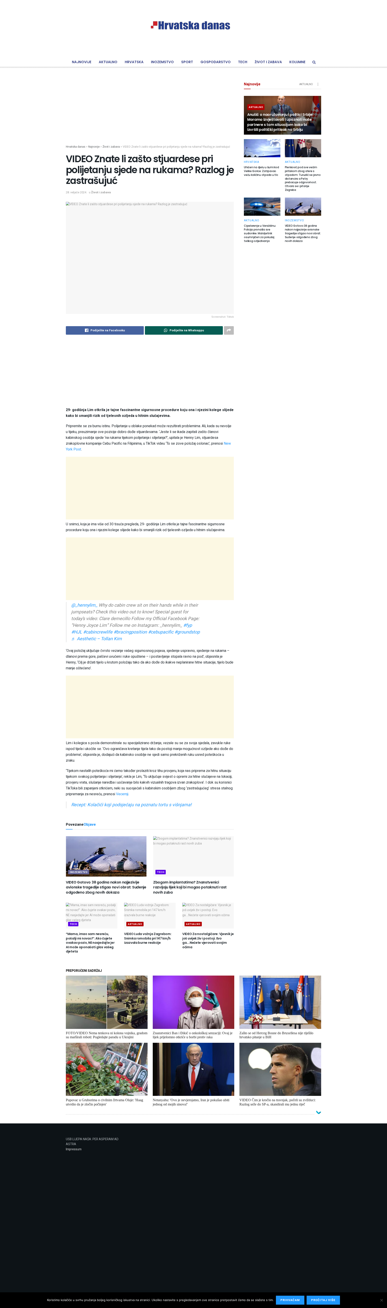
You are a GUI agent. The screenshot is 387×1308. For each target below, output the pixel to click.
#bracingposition (130, 632)
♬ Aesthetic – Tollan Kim (96, 639)
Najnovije (81, 62)
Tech (242, 62)
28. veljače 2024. (76, 192)
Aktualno (108, 62)
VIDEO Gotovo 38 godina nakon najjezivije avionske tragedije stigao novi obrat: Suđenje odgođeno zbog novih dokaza (106, 887)
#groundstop (187, 632)
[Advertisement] (150, 113)
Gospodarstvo (215, 62)
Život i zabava (268, 62)
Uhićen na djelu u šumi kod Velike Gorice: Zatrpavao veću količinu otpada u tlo (261, 171)
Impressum (74, 1149)
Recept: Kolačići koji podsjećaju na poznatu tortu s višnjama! (131, 805)
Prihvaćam (290, 1300)
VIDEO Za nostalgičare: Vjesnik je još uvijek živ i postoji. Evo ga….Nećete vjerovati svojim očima (208, 940)
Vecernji (122, 794)
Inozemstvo (162, 62)
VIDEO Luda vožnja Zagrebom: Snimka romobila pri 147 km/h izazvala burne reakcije (147, 938)
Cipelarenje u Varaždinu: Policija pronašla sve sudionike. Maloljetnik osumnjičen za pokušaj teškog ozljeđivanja (260, 233)
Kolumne (297, 62)
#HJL (76, 632)
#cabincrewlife (97, 632)
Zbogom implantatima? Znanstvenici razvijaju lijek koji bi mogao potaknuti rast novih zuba (190, 887)
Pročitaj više (323, 1300)
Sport (187, 62)
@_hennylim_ (84, 605)
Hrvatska (134, 62)
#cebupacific (160, 632)
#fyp (187, 625)
